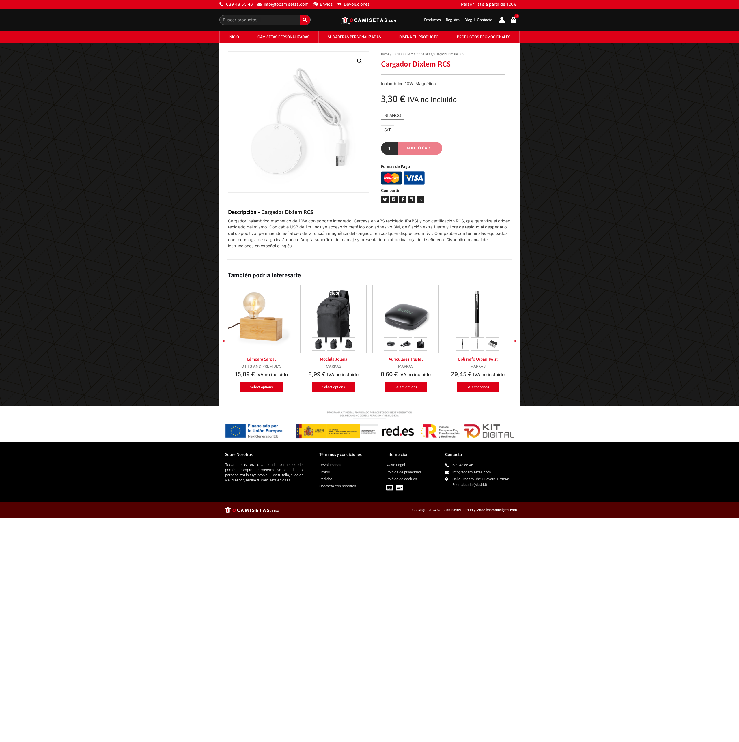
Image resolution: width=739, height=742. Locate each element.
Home (385, 54)
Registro (453, 20)
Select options (261, 387)
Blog (468, 20)
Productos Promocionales (483, 37)
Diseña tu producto (418, 37)
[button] (224, 341)
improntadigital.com (501, 510)
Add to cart (419, 148)
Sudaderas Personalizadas (354, 37)
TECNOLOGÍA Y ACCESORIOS (412, 54)
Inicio (234, 37)
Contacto (484, 20)
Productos (432, 20)
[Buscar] (305, 20)
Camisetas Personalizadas (283, 37)
